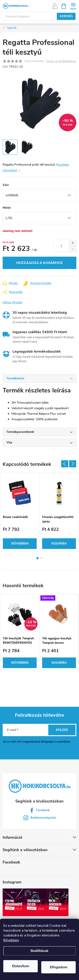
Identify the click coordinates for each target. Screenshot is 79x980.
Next (72, 463)
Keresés (66, 16)
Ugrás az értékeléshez (61, 61)
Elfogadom (58, 967)
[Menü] (73, 6)
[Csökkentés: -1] (72, 249)
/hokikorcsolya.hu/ (43, 818)
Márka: (12, 302)
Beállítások (39, 950)
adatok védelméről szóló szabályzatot (28, 747)
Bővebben (11, 940)
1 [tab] (37, 558)
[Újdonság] (59, 614)
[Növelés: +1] (72, 243)
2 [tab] (41, 558)
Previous (64, 463)
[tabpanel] (20, 512)
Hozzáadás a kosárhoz (39, 262)
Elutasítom (20, 966)
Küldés (62, 730)
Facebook (43, 810)
